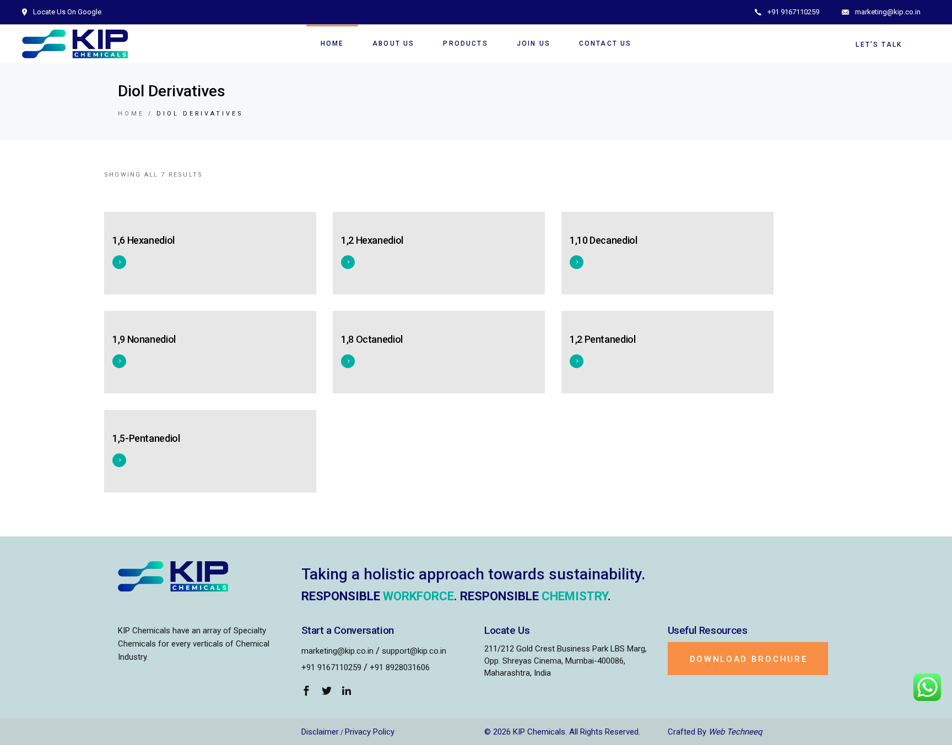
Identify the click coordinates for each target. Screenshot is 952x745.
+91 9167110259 (331, 667)
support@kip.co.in (414, 651)
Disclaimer (320, 732)
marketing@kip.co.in (337, 651)
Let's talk (879, 44)
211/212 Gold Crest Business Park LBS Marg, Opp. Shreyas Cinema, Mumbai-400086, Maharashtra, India (565, 661)
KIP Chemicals (539, 732)
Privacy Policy (369, 732)
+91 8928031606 (400, 667)
